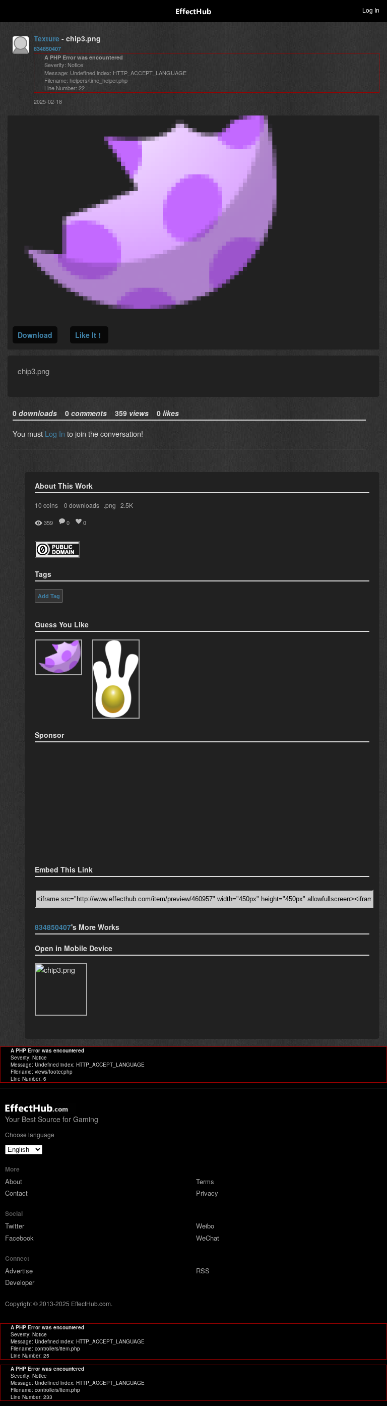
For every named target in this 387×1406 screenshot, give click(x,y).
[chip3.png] (58, 657)
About (13, 1181)
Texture (46, 38)
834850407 (47, 48)
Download (35, 335)
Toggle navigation (12, 9)
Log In (55, 433)
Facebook (19, 1238)
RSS (203, 1270)
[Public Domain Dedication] (57, 554)
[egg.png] (116, 679)
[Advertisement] (85, 800)
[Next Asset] (144, 314)
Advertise (19, 1270)
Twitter (14, 1226)
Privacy (207, 1193)
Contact (16, 1193)
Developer (19, 1282)
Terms (205, 1181)
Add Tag (49, 596)
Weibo (205, 1226)
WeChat (207, 1238)
